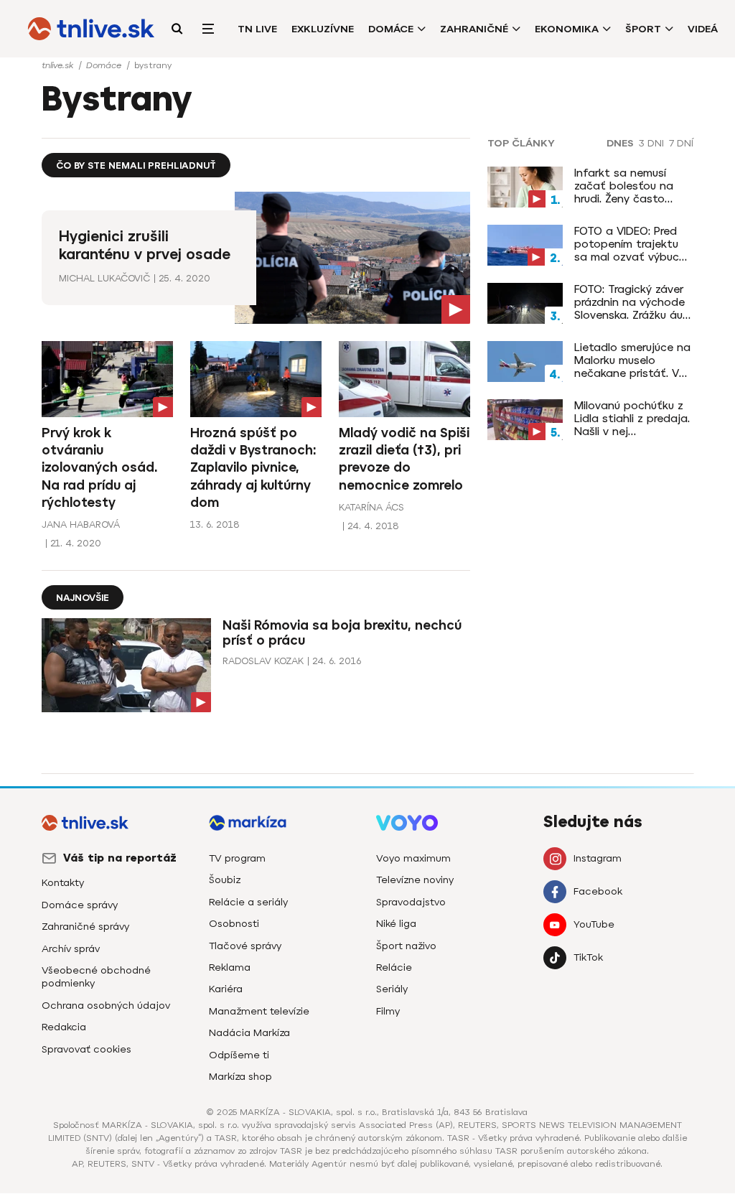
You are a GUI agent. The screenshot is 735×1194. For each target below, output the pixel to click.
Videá (703, 29)
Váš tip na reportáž (120, 858)
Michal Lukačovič (104, 278)
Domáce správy (80, 905)
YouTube (594, 924)
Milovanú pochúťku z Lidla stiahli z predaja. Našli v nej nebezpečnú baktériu (632, 418)
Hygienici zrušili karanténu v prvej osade (144, 245)
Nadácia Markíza (249, 1033)
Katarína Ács (371, 507)
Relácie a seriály (248, 902)
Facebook (598, 891)
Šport (643, 29)
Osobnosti (234, 924)
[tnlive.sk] (91, 28)
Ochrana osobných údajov (106, 1005)
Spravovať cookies (86, 1049)
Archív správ (71, 949)
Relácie (394, 967)
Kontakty (63, 883)
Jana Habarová (81, 524)
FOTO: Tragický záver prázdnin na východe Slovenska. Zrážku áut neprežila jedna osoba (633, 302)
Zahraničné (474, 29)
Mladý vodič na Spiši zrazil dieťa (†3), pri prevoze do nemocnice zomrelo (404, 459)
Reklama (230, 967)
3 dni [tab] (651, 143)
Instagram (598, 858)
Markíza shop (240, 1077)
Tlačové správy (245, 946)
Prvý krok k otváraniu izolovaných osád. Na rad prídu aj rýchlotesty (99, 467)
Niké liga (396, 924)
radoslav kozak (263, 661)
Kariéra (226, 989)
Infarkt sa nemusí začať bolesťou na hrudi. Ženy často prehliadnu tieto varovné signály (623, 186)
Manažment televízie (259, 1011)
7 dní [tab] (681, 143)
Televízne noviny (415, 880)
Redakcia (64, 1027)
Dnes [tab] (620, 143)
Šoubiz (224, 880)
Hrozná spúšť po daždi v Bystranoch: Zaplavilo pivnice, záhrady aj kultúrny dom (253, 467)
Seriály (392, 989)
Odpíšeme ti (239, 1055)
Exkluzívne (322, 29)
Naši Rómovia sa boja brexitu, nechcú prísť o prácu (342, 633)
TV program (237, 858)
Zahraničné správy (85, 926)
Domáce (390, 29)
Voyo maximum (413, 858)
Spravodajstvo (411, 902)
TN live (257, 29)
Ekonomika (567, 29)
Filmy (388, 1011)
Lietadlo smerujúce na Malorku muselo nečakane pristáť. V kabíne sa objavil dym (632, 360)
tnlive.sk (59, 65)
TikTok (588, 957)
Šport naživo (406, 946)
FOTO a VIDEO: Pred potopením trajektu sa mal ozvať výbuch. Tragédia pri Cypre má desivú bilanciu (633, 244)
